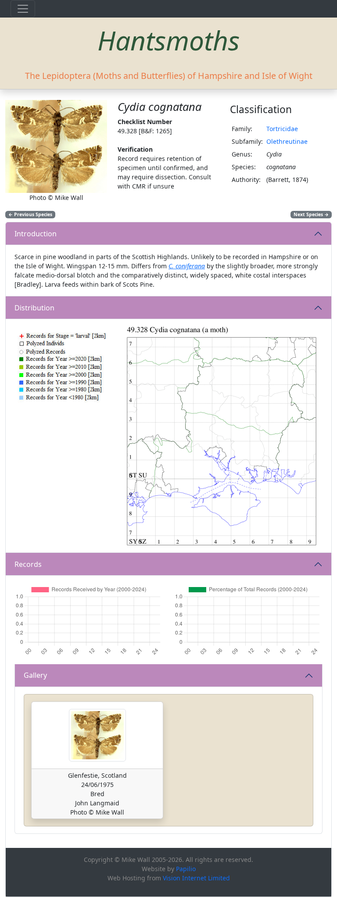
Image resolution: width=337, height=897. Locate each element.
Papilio (186, 869)
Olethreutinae (287, 141)
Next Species (311, 214)
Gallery (35, 675)
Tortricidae (282, 129)
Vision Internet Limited (196, 878)
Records (28, 564)
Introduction (35, 233)
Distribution (34, 308)
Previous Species (30, 214)
